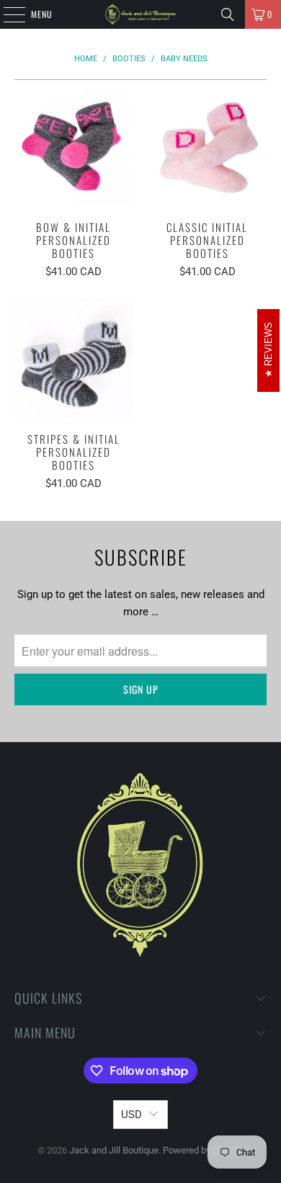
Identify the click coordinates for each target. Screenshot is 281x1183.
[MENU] (6, 14)
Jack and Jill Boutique (114, 1150)
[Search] (227, 14)
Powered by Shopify (203, 1150)
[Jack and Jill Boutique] (141, 14)
